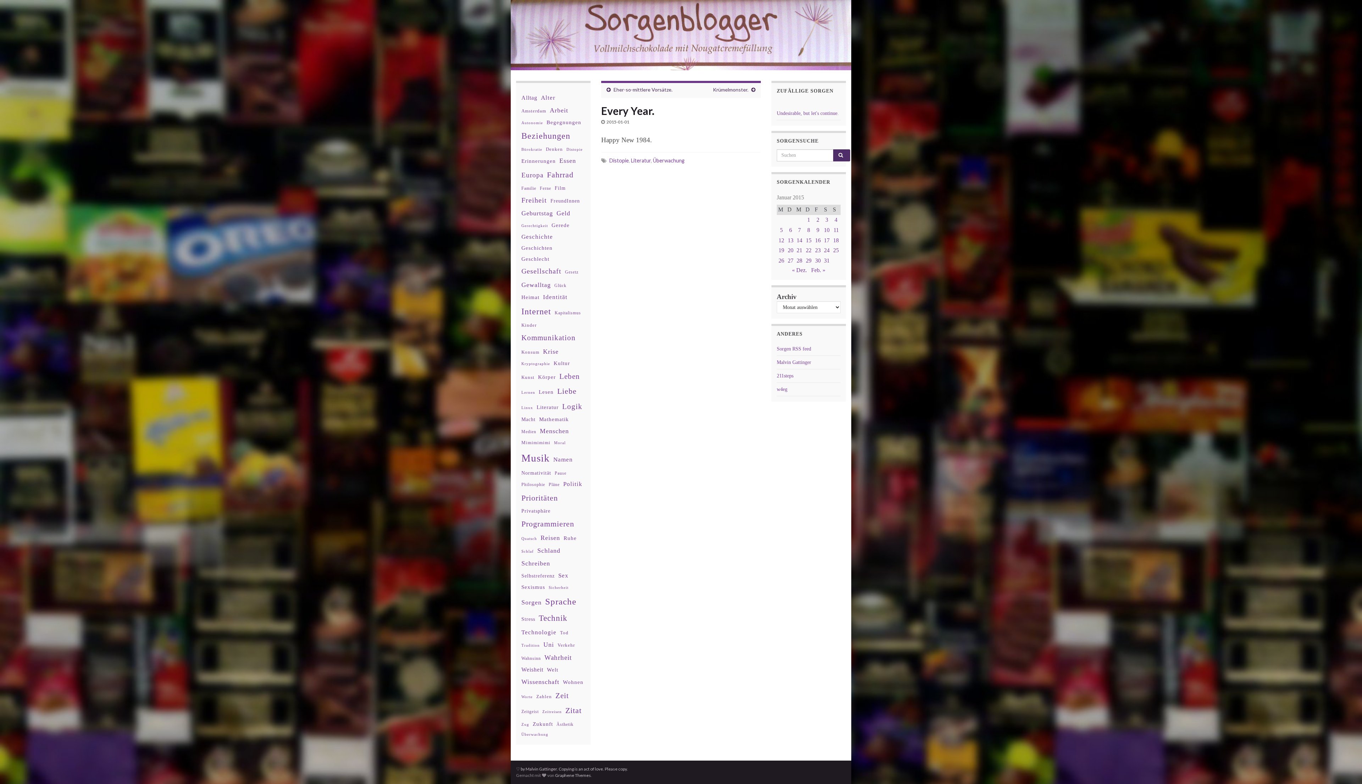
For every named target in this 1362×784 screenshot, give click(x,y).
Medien (528, 431)
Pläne (554, 484)
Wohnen (573, 682)
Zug (525, 724)
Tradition (530, 645)
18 (836, 240)
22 (809, 250)
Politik (572, 484)
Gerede (561, 225)
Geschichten (537, 248)
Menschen (554, 431)
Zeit (562, 696)
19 (781, 250)
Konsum (530, 352)
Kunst (528, 377)
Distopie (619, 161)
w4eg (782, 389)
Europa (532, 175)
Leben (569, 376)
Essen (567, 160)
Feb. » (818, 270)
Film (560, 188)
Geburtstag (537, 213)
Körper (547, 377)
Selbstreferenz (538, 576)
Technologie (539, 632)
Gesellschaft (541, 271)
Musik (535, 458)
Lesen (546, 392)
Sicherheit (559, 587)
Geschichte (537, 236)
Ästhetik (565, 724)
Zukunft (543, 724)
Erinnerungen (538, 161)
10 (827, 230)
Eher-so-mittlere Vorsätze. (643, 90)
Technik (553, 618)
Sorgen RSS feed (794, 349)
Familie (528, 188)
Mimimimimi (535, 442)
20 (790, 250)
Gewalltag (536, 284)
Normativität (536, 473)
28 (799, 261)
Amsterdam (533, 111)
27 (790, 261)
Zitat (573, 710)
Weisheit (532, 670)
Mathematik (554, 419)
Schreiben (535, 563)
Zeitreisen (552, 712)
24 (827, 250)
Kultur (562, 363)
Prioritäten (539, 497)
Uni (548, 644)
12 (781, 240)
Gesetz (571, 272)
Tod (564, 632)
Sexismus (533, 587)
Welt (552, 670)
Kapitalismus (568, 312)
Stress (528, 619)
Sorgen (531, 602)
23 (818, 250)
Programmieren (547, 523)
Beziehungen (545, 135)
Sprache (560, 601)
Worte (527, 697)
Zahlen (544, 696)
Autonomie (532, 123)
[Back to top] (1346, 768)
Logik (572, 406)
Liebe (567, 391)
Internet (536, 311)
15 (809, 240)
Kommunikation (548, 337)
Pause (560, 473)
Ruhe (570, 538)
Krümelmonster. (730, 90)
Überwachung (669, 161)
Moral (560, 443)
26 (781, 261)
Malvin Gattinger (794, 362)
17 (827, 240)
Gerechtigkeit (534, 226)
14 (799, 240)
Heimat (530, 297)
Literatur (641, 161)
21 (799, 250)
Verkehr (566, 645)
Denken (554, 149)
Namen (563, 459)
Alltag (529, 98)
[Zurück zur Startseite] (681, 35)
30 (818, 261)
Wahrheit (558, 657)
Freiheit (534, 200)
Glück (560, 285)
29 (809, 261)
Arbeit (559, 110)
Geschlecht (535, 259)
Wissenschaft (540, 681)
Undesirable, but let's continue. (808, 113)
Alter (548, 97)
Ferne (545, 188)
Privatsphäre (535, 511)
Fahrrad (560, 175)
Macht (528, 419)
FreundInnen (565, 201)
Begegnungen (564, 122)
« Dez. (799, 270)
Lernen (528, 392)
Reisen (550, 537)
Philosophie (533, 484)
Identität (555, 297)
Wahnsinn (531, 658)
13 (790, 240)
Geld (563, 213)
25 (836, 250)
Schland (548, 550)
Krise (551, 351)
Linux (527, 407)
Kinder (529, 325)
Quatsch (529, 538)
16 (818, 240)
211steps (785, 376)
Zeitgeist (530, 711)
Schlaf (527, 551)
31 (827, 261)
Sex (563, 575)
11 (836, 230)
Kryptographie (535, 364)
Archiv (787, 296)
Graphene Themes (573, 775)
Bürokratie (531, 149)
